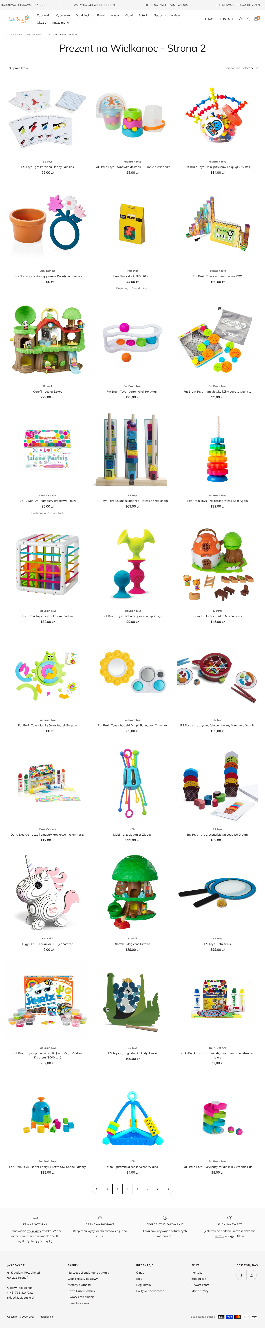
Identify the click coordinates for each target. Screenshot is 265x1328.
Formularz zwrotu (79, 1303)
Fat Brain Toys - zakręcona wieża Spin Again (217, 500)
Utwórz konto (200, 1285)
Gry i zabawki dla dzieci (39, 34)
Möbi (132, 829)
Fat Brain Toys (132, 161)
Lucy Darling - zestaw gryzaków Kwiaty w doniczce (47, 276)
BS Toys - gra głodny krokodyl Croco (132, 1053)
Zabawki (43, 15)
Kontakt (196, 1272)
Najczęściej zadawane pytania (88, 1272)
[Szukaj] (240, 19)
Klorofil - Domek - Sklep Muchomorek (217, 616)
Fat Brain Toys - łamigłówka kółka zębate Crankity (217, 391)
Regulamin (143, 1285)
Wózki (129, 15)
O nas (140, 1272)
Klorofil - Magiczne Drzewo (132, 944)
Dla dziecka (83, 15)
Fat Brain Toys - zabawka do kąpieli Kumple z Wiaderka (132, 167)
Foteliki (143, 15)
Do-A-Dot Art (47, 495)
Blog (139, 1278)
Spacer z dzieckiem (167, 15)
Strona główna (15, 34)
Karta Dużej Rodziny (81, 1291)
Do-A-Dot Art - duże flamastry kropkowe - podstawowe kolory (217, 1055)
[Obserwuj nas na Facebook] (241, 1275)
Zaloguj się (198, 1278)
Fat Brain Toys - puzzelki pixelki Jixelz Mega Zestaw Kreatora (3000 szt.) (47, 1055)
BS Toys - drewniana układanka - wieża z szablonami (132, 500)
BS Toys (47, 161)
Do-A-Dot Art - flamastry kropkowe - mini (47, 500)
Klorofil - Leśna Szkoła (47, 391)
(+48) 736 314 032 (20, 1292)
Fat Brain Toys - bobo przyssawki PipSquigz (132, 616)
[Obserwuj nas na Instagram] (251, 1275)
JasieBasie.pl (46, 1316)
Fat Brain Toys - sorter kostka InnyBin (47, 616)
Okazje (41, 22)
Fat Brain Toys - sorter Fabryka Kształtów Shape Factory (47, 1167)
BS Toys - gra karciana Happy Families (47, 167)
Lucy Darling (47, 270)
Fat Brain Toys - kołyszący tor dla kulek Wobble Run (217, 1167)
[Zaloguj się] (248, 19)
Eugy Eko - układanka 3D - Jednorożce (47, 944)
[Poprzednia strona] (97, 1189)
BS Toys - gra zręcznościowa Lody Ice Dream (217, 834)
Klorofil (47, 386)
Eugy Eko (47, 938)
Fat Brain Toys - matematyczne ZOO (217, 276)
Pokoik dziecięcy (108, 15)
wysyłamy (34, 1231)
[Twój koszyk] (256, 19)
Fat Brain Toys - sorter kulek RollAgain (132, 391)
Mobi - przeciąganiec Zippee (132, 834)
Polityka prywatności (150, 1291)
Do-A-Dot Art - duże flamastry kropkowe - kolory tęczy (48, 834)
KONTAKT (226, 19)
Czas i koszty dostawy (83, 1278)
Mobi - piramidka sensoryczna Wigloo (132, 1167)
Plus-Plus (132, 270)
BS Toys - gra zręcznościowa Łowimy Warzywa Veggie (217, 725)
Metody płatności (79, 1285)
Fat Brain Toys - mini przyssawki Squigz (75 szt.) (217, 167)
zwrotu (219, 1236)
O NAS (209, 19)
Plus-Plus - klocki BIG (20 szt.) (132, 276)
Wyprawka (62, 15)
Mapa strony (200, 1291)
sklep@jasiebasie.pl (20, 1297)
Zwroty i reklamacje (81, 1297)
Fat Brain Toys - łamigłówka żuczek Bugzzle (47, 725)
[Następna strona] (168, 1189)
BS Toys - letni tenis (217, 944)
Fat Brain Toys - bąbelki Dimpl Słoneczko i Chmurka (132, 725)
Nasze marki (60, 22)
